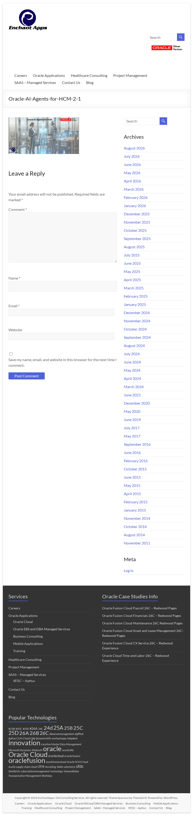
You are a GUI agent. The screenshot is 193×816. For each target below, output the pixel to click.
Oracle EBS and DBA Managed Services (41, 629)
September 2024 (137, 337)
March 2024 (134, 386)
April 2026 (132, 181)
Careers (20, 75)
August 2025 (134, 246)
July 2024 (132, 353)
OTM (40, 767)
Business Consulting (28, 636)
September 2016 (137, 444)
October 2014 (135, 526)
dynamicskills (43, 738)
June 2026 (132, 164)
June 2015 (132, 477)
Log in (128, 570)
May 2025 (132, 271)
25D (13, 733)
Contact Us (71, 82)
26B (34, 733)
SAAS (60, 766)
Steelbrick (14, 771)
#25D (26, 728)
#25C (19, 728)
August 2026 (134, 148)
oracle (52, 748)
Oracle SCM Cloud (77, 761)
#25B (11, 728)
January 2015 (135, 510)
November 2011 (137, 543)
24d (48, 728)
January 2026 (135, 205)
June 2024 (132, 362)
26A (24, 733)
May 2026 (132, 172)
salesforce (69, 766)
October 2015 (135, 469)
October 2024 (135, 329)
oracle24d (67, 750)
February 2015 (136, 502)
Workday (47, 775)
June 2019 (132, 419)
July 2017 (132, 428)
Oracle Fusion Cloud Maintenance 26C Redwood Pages (142, 623)
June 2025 (132, 263)
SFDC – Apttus (24, 681)
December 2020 (137, 403)
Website (15, 329)
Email (14, 306)
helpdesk (72, 738)
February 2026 (136, 197)
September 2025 (137, 238)
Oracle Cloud (23, 622)
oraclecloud (56, 756)
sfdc (80, 766)
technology (56, 771)
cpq (32, 738)
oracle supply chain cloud (22, 766)
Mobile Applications (28, 644)
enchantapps (59, 738)
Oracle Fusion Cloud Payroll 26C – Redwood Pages (139, 608)
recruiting (50, 766)
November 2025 (137, 222)
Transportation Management (24, 775)
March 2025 (134, 288)
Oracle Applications (49, 75)
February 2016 (136, 460)
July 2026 (132, 156)
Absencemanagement (61, 733)
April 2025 (132, 279)
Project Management (130, 75)
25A (58, 727)
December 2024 (137, 312)
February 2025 (136, 296)
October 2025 (135, 230)
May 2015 (132, 485)
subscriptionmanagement (35, 771)
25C (78, 728)
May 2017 (132, 436)
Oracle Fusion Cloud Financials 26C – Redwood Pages (141, 616)
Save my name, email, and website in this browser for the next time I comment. (62, 362)
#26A (34, 728)
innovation (24, 742)
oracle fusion (72, 756)
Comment (17, 209)
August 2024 (134, 345)
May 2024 (132, 370)
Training (19, 651)
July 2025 (132, 255)
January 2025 (135, 304)
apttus (79, 734)
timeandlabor (71, 771)
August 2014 (134, 534)
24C (40, 728)
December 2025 (137, 214)
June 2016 (132, 452)
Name (14, 278)
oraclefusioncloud (56, 761)
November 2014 (137, 518)
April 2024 (132, 378)
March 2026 (134, 189)
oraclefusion (26, 760)
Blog (89, 82)
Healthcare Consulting (89, 75)
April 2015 (132, 493)
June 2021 (132, 395)
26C (44, 733)
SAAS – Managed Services (35, 82)
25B (68, 728)
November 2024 (137, 321)
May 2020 (132, 411)
